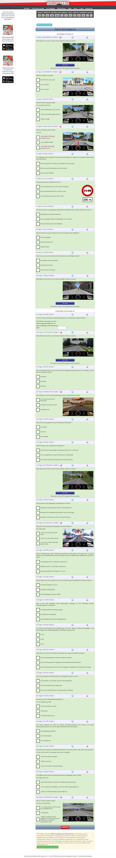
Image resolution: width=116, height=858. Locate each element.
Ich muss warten (44, 89)
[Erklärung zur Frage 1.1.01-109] (72, 253)
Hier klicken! (8, 19)
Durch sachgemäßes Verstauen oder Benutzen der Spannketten (56, 455)
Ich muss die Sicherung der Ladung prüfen (51, 685)
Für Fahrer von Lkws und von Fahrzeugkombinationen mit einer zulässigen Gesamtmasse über (47, 324)
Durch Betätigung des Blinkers (48, 731)
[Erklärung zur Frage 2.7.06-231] (72, 625)
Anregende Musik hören (46, 265)
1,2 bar (42, 644)
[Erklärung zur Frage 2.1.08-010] (72, 500)
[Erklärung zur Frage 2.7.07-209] (72, 600)
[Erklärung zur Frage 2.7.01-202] (72, 577)
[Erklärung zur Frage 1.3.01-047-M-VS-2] (72, 127)
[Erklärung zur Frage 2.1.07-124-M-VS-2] (72, 465)
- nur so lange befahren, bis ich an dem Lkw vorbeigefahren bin (50, 807)
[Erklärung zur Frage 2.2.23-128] (72, 746)
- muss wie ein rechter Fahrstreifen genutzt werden (49, 543)
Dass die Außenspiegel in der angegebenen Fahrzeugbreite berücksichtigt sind (60, 662)
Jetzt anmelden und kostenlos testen (47, 847)
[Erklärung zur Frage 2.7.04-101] (72, 696)
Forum (81, 8)
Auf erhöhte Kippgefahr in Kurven (48, 584)
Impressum (89, 8)
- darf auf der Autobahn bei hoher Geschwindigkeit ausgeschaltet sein (58, 782)
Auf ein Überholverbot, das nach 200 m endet (52, 196)
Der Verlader (43, 427)
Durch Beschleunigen (45, 735)
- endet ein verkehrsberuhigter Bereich (50, 114)
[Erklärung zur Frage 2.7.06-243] (72, 772)
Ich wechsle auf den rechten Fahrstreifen (47, 399)
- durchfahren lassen (47, 137)
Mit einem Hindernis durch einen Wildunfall (51, 223)
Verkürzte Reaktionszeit (46, 242)
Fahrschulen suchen (38, 8)
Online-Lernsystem (7, 14)
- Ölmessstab (43, 711)
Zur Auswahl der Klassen (45, 25)
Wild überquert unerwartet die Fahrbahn (50, 214)
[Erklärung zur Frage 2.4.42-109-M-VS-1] (72, 797)
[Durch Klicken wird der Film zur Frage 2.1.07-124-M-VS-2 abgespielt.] (78, 480)
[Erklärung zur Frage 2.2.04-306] (72, 550)
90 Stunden (43, 376)
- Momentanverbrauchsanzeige (48, 706)
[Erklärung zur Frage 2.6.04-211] (72, 367)
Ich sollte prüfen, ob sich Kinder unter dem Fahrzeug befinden (56, 680)
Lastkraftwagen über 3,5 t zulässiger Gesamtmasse (53, 561)
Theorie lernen (61, 8)
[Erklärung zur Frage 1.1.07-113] (72, 206)
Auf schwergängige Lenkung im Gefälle (50, 594)
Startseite (27, 8)
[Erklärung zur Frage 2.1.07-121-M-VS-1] (72, 332)
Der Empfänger (44, 436)
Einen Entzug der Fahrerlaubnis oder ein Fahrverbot (53, 168)
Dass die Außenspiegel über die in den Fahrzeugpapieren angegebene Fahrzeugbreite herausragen (65, 667)
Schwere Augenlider (45, 237)
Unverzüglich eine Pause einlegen (49, 260)
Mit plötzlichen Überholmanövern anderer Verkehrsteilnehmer (56, 507)
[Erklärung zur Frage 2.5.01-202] (72, 442)
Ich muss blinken (44, 84)
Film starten (65, 65)
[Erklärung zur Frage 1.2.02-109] (72, 99)
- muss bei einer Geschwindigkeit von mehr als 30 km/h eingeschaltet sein (59, 787)
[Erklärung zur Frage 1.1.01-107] (72, 229)
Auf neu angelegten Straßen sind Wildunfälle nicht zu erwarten (56, 219)
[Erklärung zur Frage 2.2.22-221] (72, 419)
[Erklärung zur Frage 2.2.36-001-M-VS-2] (72, 392)
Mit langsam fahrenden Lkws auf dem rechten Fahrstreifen (55, 517)
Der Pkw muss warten (47, 80)
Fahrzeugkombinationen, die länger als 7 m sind (52, 571)
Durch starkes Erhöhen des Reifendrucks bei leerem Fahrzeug (56, 459)
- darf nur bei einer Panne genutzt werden (48, 533)
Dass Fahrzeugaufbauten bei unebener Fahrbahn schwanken (56, 657)
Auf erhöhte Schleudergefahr (47, 589)
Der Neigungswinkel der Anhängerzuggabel (51, 609)
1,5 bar (42, 639)
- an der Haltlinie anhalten (46, 142)
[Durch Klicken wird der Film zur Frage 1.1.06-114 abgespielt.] (78, 290)
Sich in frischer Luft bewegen (47, 270)
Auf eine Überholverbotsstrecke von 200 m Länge (53, 191)
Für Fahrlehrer (50, 8)
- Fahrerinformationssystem (47, 715)
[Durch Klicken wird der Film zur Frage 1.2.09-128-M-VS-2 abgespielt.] (78, 52)
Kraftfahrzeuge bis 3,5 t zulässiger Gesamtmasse (53, 566)
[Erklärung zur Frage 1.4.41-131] (72, 179)
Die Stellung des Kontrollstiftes (48, 614)
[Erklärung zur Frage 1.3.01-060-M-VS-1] (72, 72)
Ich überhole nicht (44, 409)
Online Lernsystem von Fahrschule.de (62, 834)
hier (86, 856)
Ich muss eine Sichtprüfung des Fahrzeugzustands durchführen (56, 690)
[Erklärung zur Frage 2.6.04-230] (72, 315)
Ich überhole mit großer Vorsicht (48, 404)
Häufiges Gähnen (44, 246)
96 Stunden (43, 381)
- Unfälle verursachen (45, 761)
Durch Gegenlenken (45, 740)
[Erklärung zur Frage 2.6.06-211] (72, 650)
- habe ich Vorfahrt (45, 119)
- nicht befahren (44, 812)
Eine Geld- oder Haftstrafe (47, 173)
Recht (75, 8)
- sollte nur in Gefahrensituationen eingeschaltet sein (53, 791)
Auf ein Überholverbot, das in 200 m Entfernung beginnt (54, 186)
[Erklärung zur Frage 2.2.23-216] (72, 673)
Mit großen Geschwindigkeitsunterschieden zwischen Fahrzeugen (57, 512)
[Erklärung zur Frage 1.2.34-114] (72, 154)
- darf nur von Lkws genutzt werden (49, 538)
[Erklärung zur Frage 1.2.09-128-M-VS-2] (72, 37)
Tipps (69, 8)
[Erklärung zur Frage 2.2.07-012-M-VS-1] (72, 523)
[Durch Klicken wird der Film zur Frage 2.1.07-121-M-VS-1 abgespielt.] (78, 347)
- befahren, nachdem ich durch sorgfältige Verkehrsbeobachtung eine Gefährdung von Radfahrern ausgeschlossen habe (50, 819)
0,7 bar (42, 634)
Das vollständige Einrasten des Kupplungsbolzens (53, 619)
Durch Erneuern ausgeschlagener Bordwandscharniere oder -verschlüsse (59, 450)
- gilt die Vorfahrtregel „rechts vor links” (50, 109)
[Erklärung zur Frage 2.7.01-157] (72, 721)
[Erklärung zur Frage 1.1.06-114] (72, 276)
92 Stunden (43, 386)
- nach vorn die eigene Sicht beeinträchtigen (51, 766)
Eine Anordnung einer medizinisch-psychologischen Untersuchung (57, 163)
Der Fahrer (43, 431)
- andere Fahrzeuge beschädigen (48, 756)
